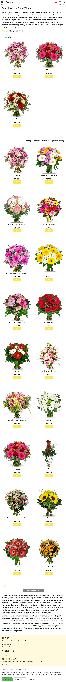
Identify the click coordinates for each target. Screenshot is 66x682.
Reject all (31, 679)
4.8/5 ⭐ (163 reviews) (9, 659)
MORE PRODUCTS (33, 590)
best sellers (36, 141)
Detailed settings (20, 679)
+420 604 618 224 (9, 651)
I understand (7, 679)
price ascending (46, 141)
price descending (58, 141)
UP (5, 586)
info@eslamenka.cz (9, 655)
